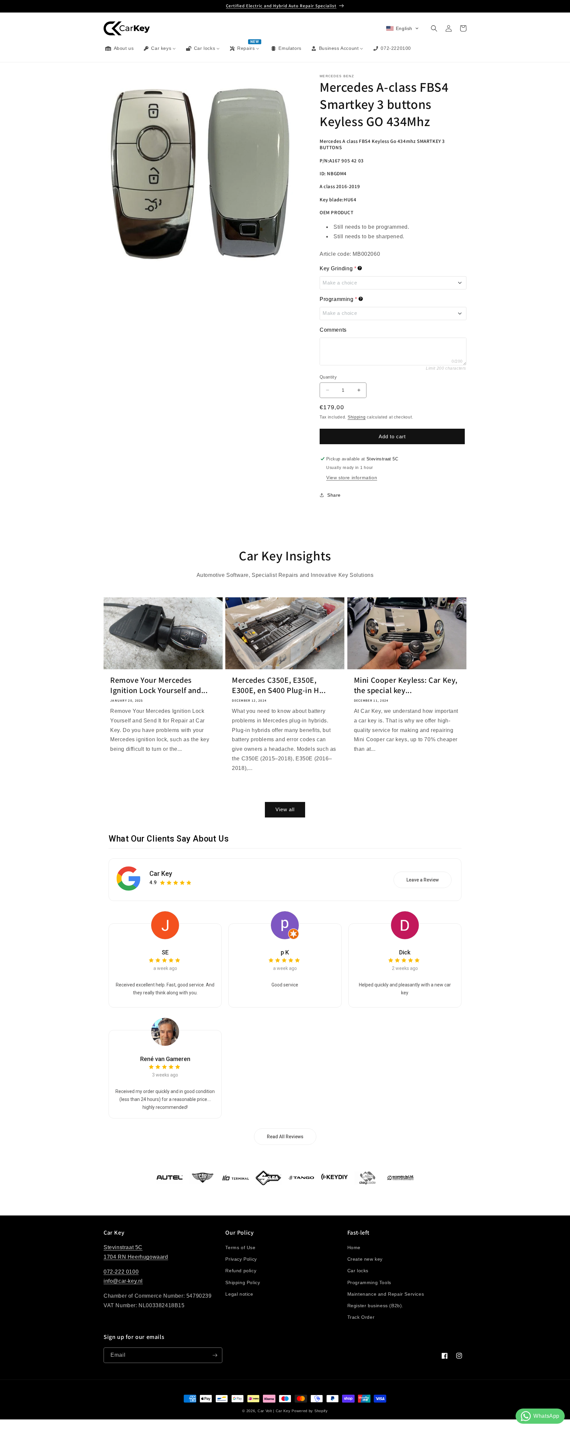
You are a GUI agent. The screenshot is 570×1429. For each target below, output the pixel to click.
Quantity (328, 377)
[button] (402, 28)
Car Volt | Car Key (274, 1411)
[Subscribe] (214, 1355)
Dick (404, 952)
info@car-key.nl (123, 1281)
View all (285, 809)
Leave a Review (422, 879)
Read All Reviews (285, 1136)
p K (285, 952)
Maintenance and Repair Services (385, 1294)
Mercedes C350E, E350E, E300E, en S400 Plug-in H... (279, 685)
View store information (351, 477)
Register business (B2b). (375, 1305)
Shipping (357, 417)
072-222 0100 (121, 1272)
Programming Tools (369, 1282)
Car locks (357, 1270)
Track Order (361, 1317)
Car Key (160, 874)
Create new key (365, 1259)
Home (354, 1247)
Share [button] (334, 495)
